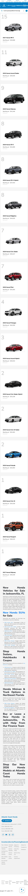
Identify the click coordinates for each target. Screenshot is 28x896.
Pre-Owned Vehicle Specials (4, 862)
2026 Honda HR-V (8, 631)
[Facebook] (3, 834)
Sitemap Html (18, 882)
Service (11, 842)
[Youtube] (6, 834)
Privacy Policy (6, 882)
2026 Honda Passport (9, 641)
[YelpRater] (9, 834)
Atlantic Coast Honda (3, 882)
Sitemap (14, 882)
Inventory (5, 842)
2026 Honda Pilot (8, 635)
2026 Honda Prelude (8, 682)
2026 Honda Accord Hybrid (10, 678)
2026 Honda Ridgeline (9, 707)
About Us (23, 845)
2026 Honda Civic (8, 667)
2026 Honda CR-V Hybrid (10, 626)
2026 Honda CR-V (8, 622)
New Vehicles (4, 845)
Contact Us (7, 821)
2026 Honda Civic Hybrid (9, 671)
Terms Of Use (10, 882)
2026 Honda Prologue (9, 645)
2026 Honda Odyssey (9, 703)
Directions (23, 849)
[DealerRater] (12, 834)
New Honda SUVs (14, 612)
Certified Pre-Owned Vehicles (4, 852)
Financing (17, 842)
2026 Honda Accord (9, 674)
